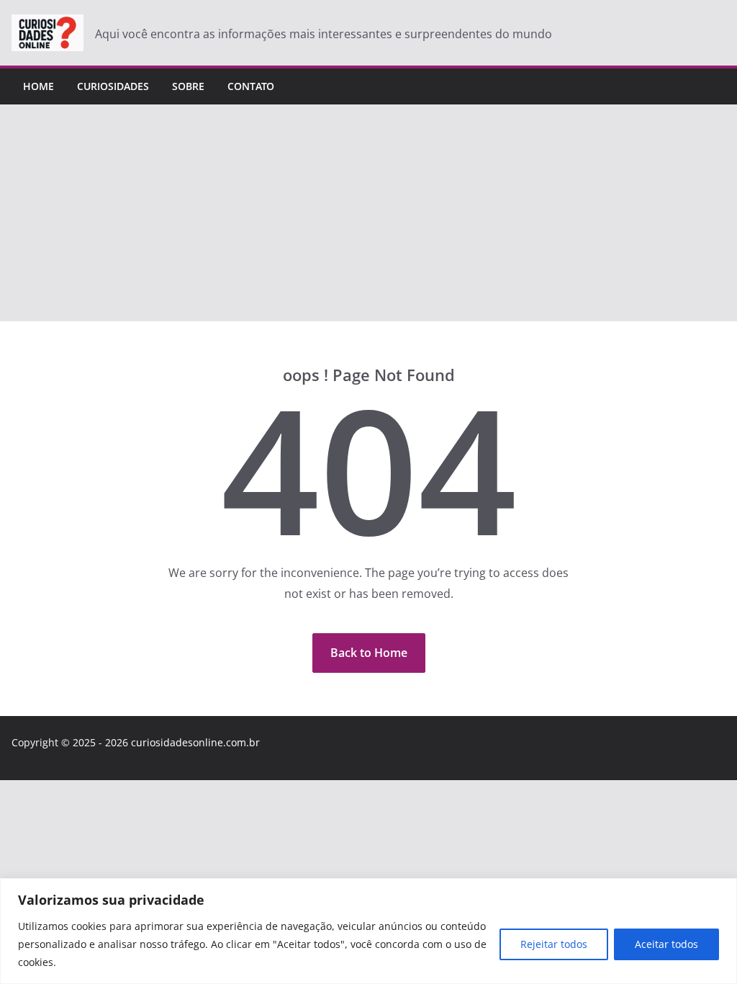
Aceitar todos (666, 944)
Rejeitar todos (553, 944)
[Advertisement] (368, 213)
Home (38, 86)
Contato (250, 86)
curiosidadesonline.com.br (195, 742)
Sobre (188, 86)
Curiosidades (113, 86)
